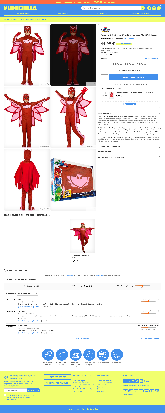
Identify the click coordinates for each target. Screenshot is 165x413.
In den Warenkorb (133, 77)
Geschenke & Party (140, 14)
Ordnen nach (11, 294)
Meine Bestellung (79, 391)
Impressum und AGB (104, 383)
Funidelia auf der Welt (105, 381)
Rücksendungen (79, 381)
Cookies (100, 387)
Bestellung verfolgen (58, 383)
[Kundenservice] (154, 8)
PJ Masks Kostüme (40, 19)
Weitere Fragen (78, 387)
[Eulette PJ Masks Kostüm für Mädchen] (82, 236)
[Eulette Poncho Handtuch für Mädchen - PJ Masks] (111, 95)
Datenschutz (101, 385)
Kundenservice (59, 377)
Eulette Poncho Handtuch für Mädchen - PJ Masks (134, 93)
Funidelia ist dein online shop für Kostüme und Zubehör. (20, 8)
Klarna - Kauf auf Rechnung (83, 383)
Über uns (100, 391)
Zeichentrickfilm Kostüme (26, 19)
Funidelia (7, 19)
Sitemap (100, 389)
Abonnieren (33, 390)
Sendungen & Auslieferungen (83, 385)
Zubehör (101, 14)
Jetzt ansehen (128, 39)
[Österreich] (125, 381)
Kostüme (62, 14)
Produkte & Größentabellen (83, 389)
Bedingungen (11, 397)
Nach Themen (23, 14)
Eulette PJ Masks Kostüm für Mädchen (82, 256)
